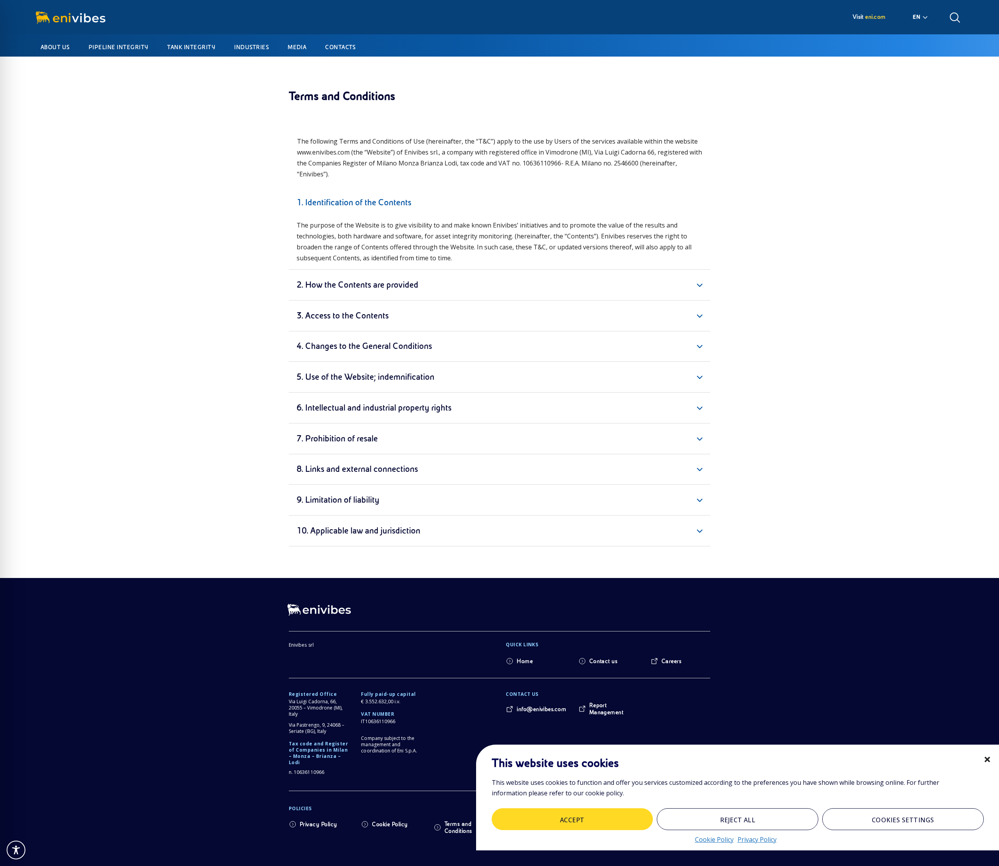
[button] (987, 759)
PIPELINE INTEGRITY (119, 47)
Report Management (606, 708)
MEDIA (297, 47)
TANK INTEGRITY (191, 47)
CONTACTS (340, 47)
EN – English (921, 17)
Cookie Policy (714, 839)
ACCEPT (572, 819)
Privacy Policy (757, 839)
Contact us (603, 661)
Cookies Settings (903, 819)
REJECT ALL (737, 819)
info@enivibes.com (541, 709)
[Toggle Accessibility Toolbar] (16, 850)
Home (525, 661)
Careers (671, 661)
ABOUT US (55, 47)
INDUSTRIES (251, 47)
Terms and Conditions (458, 827)
